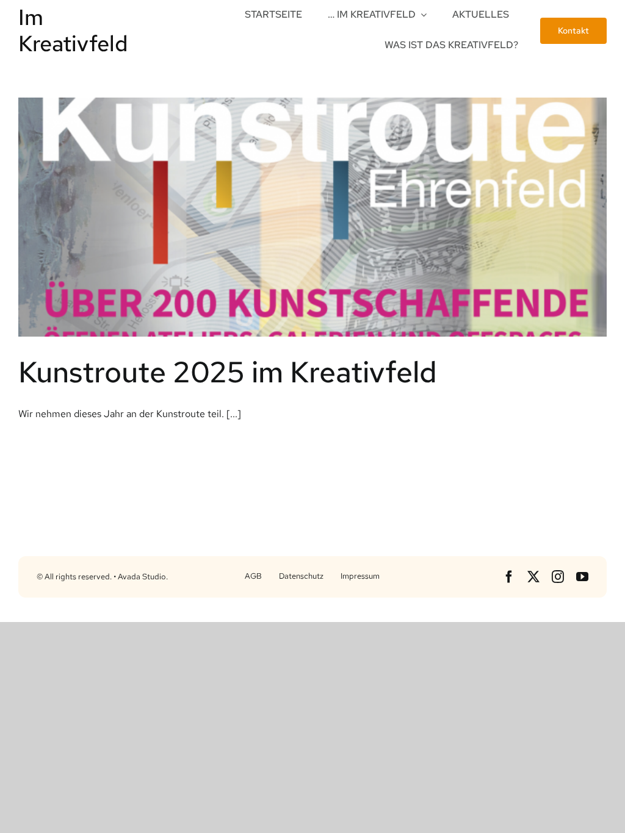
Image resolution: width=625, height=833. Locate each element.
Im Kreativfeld (73, 30)
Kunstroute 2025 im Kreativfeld (227, 371)
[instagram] (558, 577)
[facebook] (509, 577)
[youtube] (582, 577)
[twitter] (533, 577)
